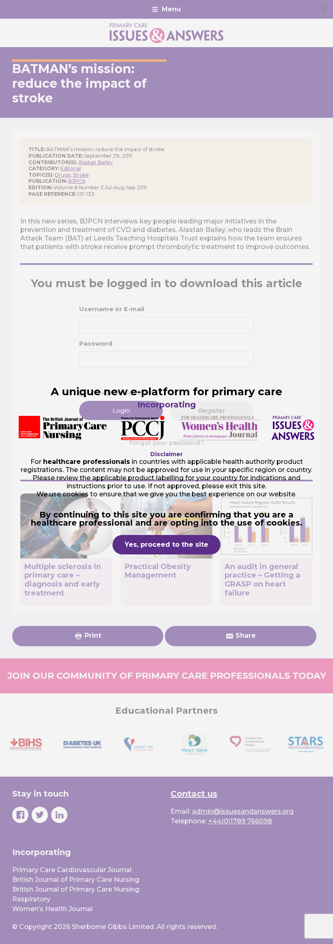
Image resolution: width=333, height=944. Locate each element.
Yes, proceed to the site (166, 544)
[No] (323, 8)
